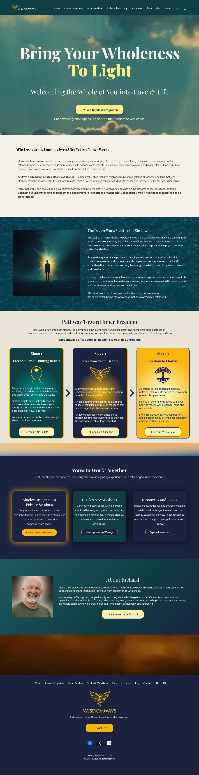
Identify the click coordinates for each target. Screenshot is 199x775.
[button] (177, 8)
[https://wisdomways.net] (30, 7)
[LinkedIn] (109, 743)
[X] (99, 743)
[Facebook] (90, 743)
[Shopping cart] (184, 8)
